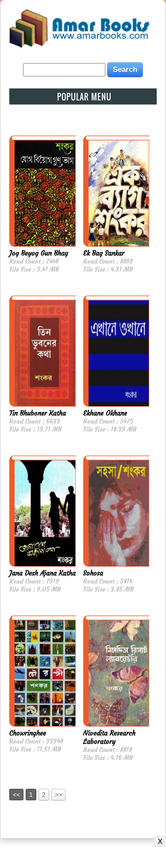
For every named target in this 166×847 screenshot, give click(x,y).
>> (58, 794)
